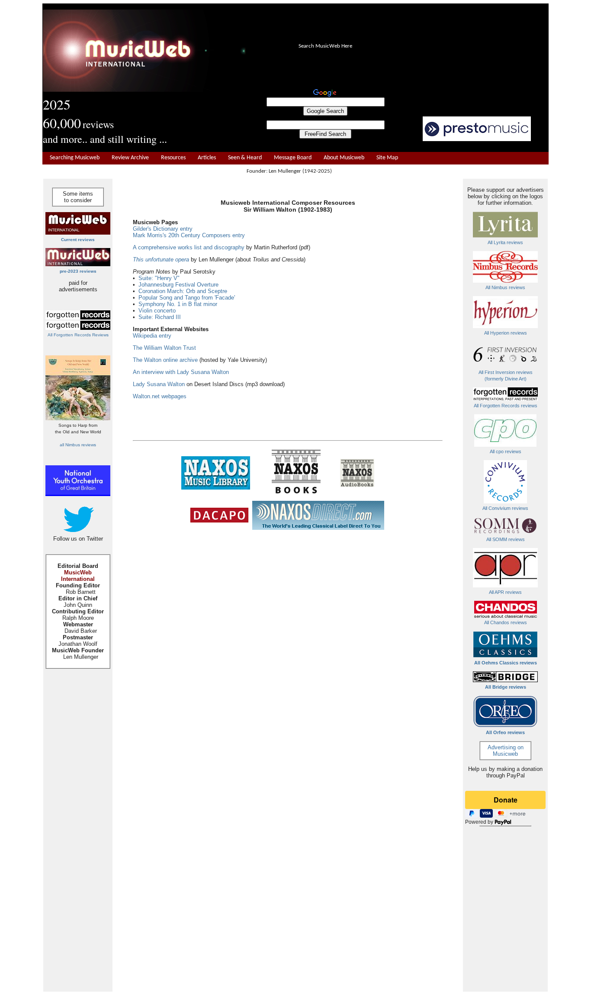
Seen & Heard (245, 158)
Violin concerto (157, 310)
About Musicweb (344, 158)
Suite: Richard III (159, 317)
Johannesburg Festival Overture (178, 284)
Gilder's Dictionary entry (163, 229)
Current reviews (78, 239)
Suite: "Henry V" (159, 278)
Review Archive (130, 158)
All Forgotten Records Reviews (78, 334)
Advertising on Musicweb (506, 750)
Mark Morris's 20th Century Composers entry (189, 235)
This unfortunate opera (161, 259)
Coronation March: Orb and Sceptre (182, 291)
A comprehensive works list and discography (188, 247)
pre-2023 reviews (78, 271)
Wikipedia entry (152, 335)
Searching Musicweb (75, 158)
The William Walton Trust (164, 348)
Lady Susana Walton (159, 384)
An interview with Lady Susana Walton (181, 372)
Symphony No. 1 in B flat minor (177, 304)
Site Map (387, 158)
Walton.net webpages (159, 396)
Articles (207, 158)
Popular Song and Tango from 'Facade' (186, 297)
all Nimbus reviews (78, 444)
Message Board (293, 158)
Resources (173, 158)
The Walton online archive (165, 360)
